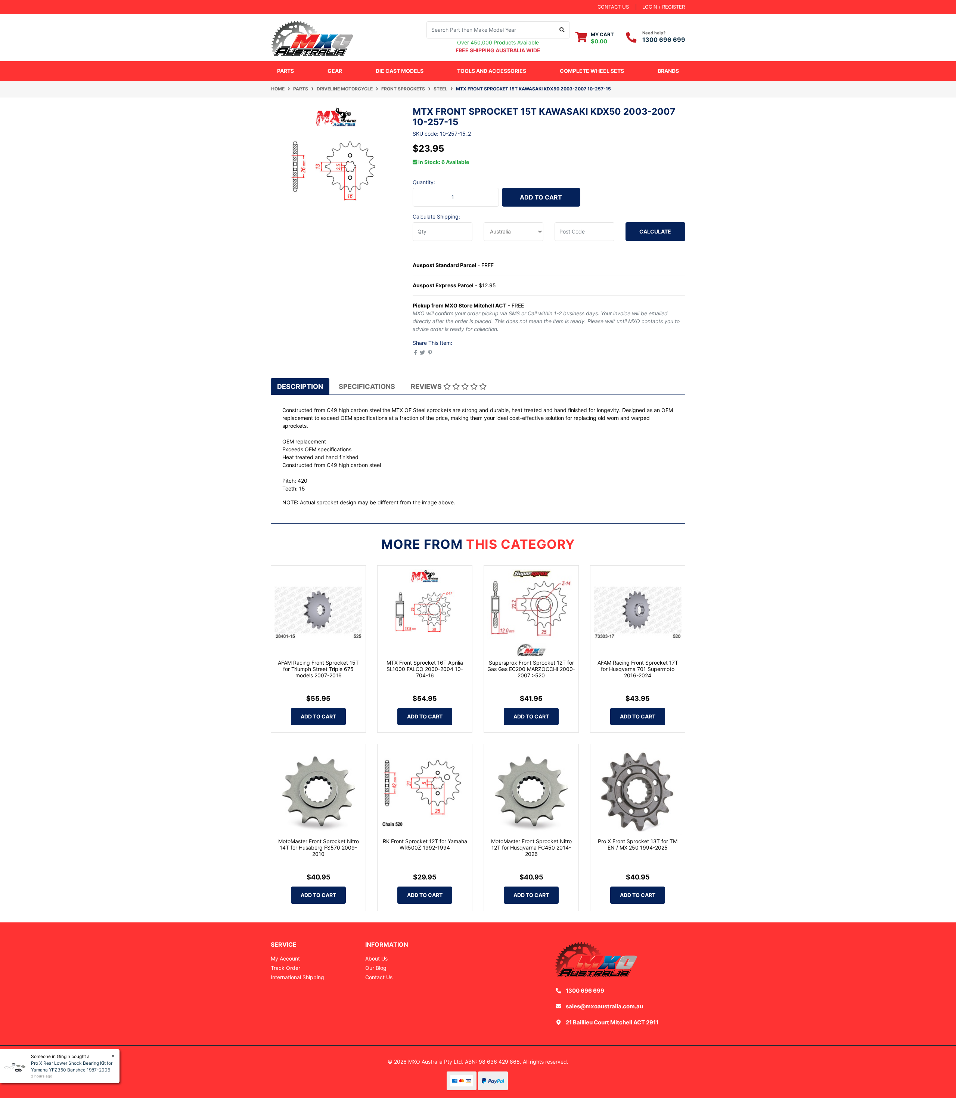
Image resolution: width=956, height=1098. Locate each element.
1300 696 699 (663, 39)
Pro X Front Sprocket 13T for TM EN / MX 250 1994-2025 (637, 844)
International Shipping (297, 977)
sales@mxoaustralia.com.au (604, 1006)
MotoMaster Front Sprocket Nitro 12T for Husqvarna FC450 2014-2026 (531, 847)
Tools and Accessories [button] (491, 71)
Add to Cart (541, 197)
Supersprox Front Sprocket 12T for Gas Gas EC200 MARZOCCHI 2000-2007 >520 (531, 668)
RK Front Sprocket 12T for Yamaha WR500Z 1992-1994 (425, 844)
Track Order (285, 968)
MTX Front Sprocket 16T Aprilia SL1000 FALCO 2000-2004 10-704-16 (425, 668)
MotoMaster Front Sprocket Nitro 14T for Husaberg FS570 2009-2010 (318, 847)
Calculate (655, 231)
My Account (285, 958)
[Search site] (562, 29)
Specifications (367, 386)
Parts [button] (285, 71)
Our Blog (376, 968)
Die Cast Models (399, 71)
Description (300, 386)
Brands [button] (668, 71)
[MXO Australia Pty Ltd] (312, 37)
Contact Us (378, 977)
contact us (613, 7)
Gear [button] (335, 71)
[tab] (300, 386)
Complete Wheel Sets (592, 71)
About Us (376, 958)
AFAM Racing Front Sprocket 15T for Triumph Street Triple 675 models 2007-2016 (318, 668)
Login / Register (663, 7)
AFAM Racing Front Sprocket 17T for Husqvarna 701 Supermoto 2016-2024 (638, 668)
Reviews (427, 386)
